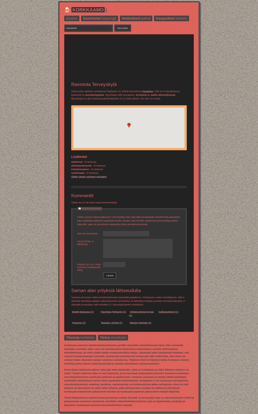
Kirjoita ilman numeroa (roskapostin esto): (89, 267)
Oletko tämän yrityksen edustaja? (89, 176)
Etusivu (71, 18)
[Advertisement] (129, 60)
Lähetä (109, 275)
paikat (136, 18)
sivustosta (113, 337)
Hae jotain (122, 28)
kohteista (80, 337)
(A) (113, 312)
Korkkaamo (88, 9)
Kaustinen (147, 91)
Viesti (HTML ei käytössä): (85, 243)
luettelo (171, 18)
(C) (83, 312)
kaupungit (99, 18)
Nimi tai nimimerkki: (87, 233)
